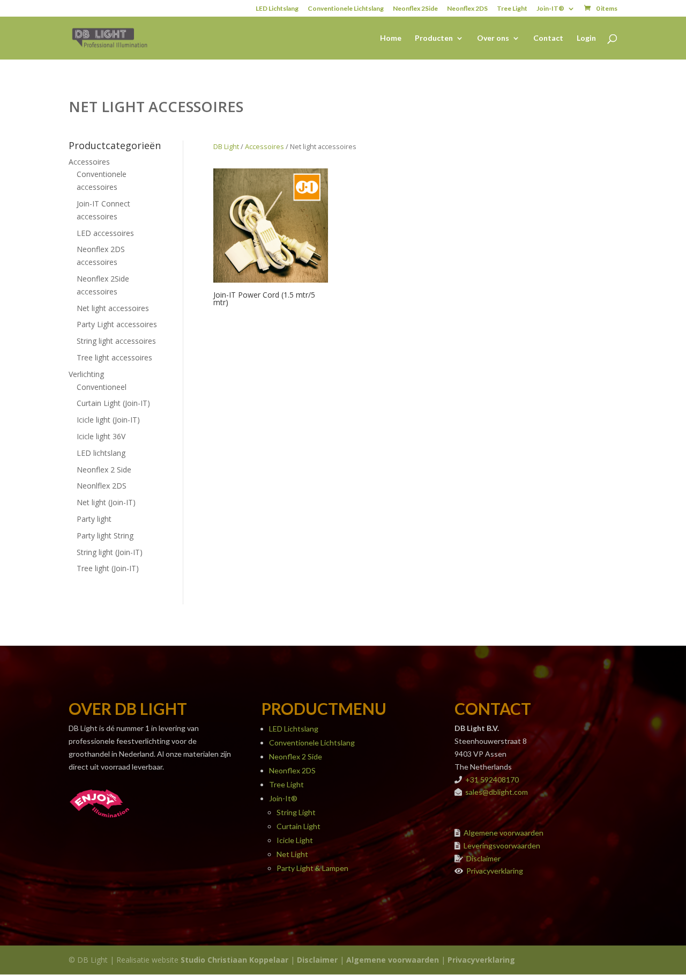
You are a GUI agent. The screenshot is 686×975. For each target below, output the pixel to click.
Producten (434, 38)
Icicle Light (295, 840)
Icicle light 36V (101, 436)
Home (390, 38)
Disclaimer (483, 858)
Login (586, 38)
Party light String (105, 535)
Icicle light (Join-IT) (108, 420)
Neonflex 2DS (467, 8)
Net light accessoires (113, 308)
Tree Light (512, 8)
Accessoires (89, 162)
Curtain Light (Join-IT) (113, 403)
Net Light (292, 854)
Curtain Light (298, 826)
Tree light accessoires (114, 357)
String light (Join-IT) (110, 552)
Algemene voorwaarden (503, 832)
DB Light (226, 146)
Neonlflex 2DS (101, 486)
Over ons (493, 38)
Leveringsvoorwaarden (502, 845)
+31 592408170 (492, 779)
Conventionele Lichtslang (346, 8)
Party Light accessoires (117, 324)
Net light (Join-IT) (106, 502)
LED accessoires (105, 233)
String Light (296, 812)
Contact (548, 38)
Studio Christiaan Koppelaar (234, 960)
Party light (94, 519)
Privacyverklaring (494, 870)
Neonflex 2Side (415, 8)
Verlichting (86, 374)
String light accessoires (116, 341)
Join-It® (283, 798)
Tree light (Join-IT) (108, 568)
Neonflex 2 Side (104, 469)
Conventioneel (101, 387)
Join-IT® (550, 8)
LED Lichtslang (277, 8)
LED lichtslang (101, 453)
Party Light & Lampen (312, 868)
